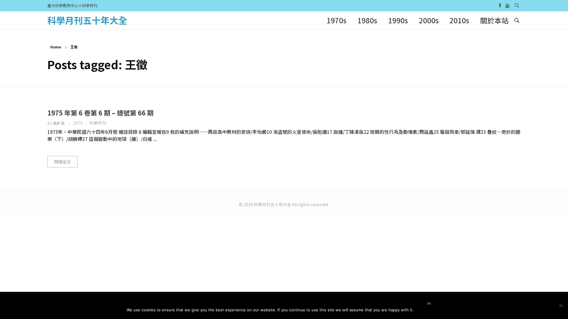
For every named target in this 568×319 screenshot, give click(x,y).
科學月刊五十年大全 (87, 20)
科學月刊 (97, 123)
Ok (429, 303)
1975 (78, 123)
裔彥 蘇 (59, 123)
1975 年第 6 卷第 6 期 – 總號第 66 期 (100, 112)
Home (55, 46)
